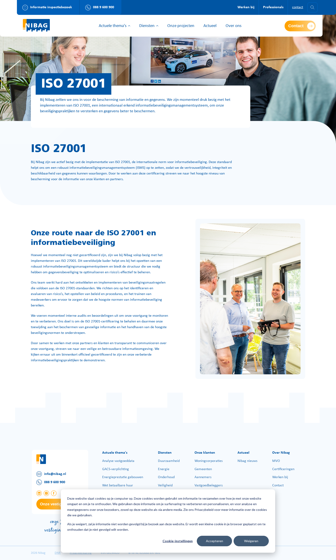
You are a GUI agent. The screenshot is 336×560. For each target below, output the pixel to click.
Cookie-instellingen (178, 541)
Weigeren (251, 541)
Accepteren (214, 541)
